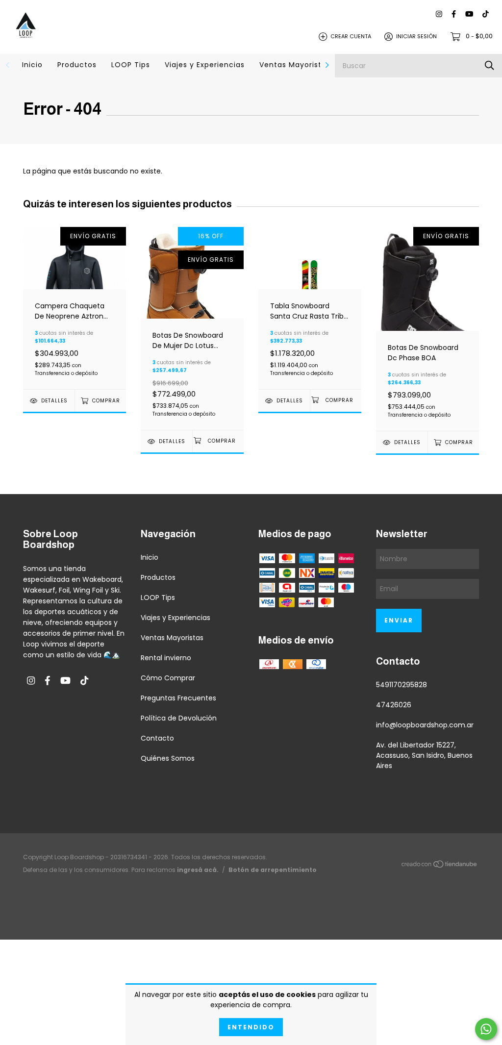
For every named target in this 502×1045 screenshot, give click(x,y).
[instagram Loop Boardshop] (439, 14)
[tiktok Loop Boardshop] (485, 14)
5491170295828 (401, 685)
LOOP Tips (130, 65)
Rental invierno (166, 658)
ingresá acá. (198, 870)
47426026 (393, 705)
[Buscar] (489, 65)
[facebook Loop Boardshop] (454, 14)
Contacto (157, 738)
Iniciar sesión (416, 36)
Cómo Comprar (168, 678)
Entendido (251, 1027)
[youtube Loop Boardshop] (469, 14)
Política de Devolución (179, 718)
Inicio (32, 65)
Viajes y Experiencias (205, 65)
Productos (77, 65)
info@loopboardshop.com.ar (425, 725)
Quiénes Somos (168, 758)
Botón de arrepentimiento (272, 870)
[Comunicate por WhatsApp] (486, 1029)
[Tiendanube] (440, 866)
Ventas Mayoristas (294, 65)
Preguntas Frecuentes (178, 698)
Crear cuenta (350, 36)
